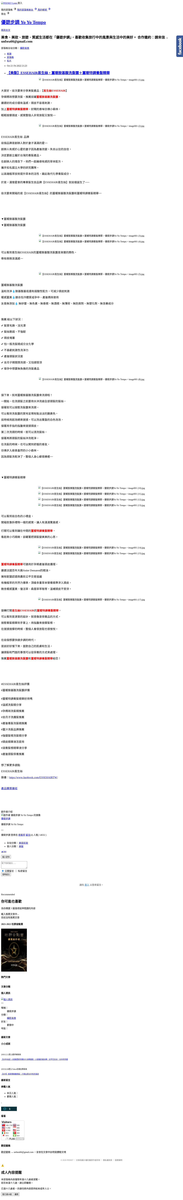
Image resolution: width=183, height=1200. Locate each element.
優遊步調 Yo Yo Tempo (23, 22)
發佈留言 (6, 874)
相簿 (9, 54)
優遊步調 (5, 818)
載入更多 (6, 857)
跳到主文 (5, 30)
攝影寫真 (24, 48)
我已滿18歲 (7, 1194)
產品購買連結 (9, 788)
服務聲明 (118, 1160)
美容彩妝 (23, 843)
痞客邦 (21, 835)
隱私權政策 (107, 1160)
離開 (16, 1194)
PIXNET (70, 1160)
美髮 (21, 846)
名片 (9, 61)
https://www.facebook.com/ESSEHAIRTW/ (33, 777)
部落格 (10, 57)
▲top (3, 851)
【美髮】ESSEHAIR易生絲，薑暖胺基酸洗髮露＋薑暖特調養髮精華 (58, 73)
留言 (28, 835)
